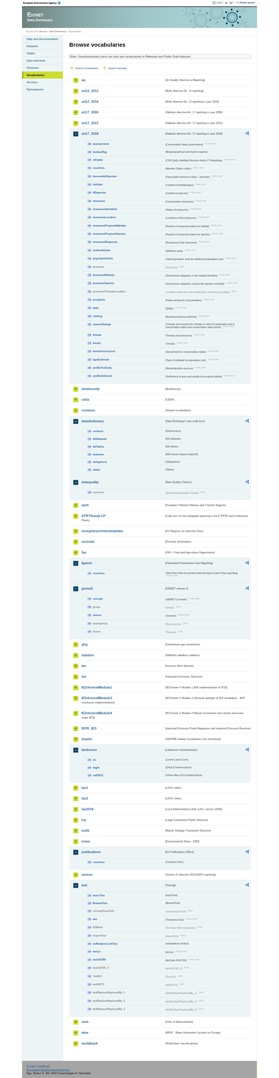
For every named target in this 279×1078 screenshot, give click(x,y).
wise (84, 1032)
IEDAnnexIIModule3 (96, 698)
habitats (98, 184)
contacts (98, 431)
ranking (97, 316)
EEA (43, 3)
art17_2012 (89, 123)
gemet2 (87, 588)
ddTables (98, 446)
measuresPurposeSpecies (109, 233)
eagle (96, 767)
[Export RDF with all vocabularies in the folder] (247, 134)
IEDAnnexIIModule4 (96, 713)
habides (87, 655)
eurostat (87, 541)
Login (219, 2)
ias (83, 666)
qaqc (96, 307)
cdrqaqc (98, 159)
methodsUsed (101, 250)
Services (32, 82)
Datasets (32, 46)
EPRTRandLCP (93, 516)
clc (94, 759)
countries (99, 167)
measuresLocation (104, 217)
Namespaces (35, 89)
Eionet (42, 31)
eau (95, 919)
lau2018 (87, 809)
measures (99, 200)
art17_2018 (89, 133)
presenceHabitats (103, 274)
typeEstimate (101, 359)
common (88, 410)
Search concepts (117, 68)
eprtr (85, 505)
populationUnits (103, 258)
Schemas (33, 67)
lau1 (84, 787)
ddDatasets (100, 438)
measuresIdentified (105, 209)
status (96, 469)
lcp (83, 820)
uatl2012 (98, 775)
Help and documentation (42, 39)
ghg (84, 644)
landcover (89, 750)
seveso (87, 874)
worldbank (89, 1043)
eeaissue (98, 454)
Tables (31, 53)
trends (97, 343)
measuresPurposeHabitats (109, 225)
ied (83, 676)
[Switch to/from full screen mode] (232, 3)
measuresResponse (105, 241)
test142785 (99, 959)
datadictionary (92, 421)
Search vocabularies (86, 68)
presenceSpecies (103, 283)
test (84, 885)
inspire (86, 739)
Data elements (36, 60)
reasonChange (102, 324)
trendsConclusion (104, 351)
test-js (96, 951)
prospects (99, 299)
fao (83, 552)
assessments (101, 143)
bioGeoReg (100, 152)
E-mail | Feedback (38, 1066)
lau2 (84, 798)
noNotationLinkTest (105, 943)
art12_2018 (89, 101)
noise (85, 841)
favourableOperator (105, 176)
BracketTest (100, 903)
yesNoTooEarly (102, 367)
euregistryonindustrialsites (102, 531)
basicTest (99, 895)
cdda (85, 399)
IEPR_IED (89, 728)
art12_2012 (89, 91)
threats (97, 334)
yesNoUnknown (102, 375)
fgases (86, 563)
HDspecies (99, 192)
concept (98, 598)
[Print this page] (226, 3)
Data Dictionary (57, 31)
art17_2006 (89, 112)
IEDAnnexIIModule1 (96, 687)
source (97, 615)
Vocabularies (36, 75)
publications (91, 852)
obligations (100, 461)
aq (83, 80)
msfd (85, 830)
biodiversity (90, 389)
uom (84, 1022)
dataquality (90, 482)
